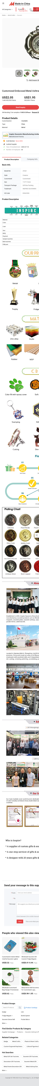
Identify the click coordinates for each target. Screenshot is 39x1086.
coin (22, 1012)
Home (4, 15)
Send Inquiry (20, 107)
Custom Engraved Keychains (13, 1046)
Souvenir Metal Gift (30, 1061)
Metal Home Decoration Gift (13, 1066)
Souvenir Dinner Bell (8, 1019)
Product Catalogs (31, 1008)
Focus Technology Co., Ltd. (26, 1078)
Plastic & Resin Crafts (31, 1041)
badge (4, 1012)
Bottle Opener (25, 1016)
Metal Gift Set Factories (11, 1056)
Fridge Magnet (6, 1016)
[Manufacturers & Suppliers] (19, 4)
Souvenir (19, 15)
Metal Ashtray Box (32, 1066)
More (4, 1070)
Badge (6, 1041)
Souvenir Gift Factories (30, 1056)
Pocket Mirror (25, 1019)
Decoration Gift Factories (12, 1061)
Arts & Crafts (11, 15)
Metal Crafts (16, 1041)
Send (20, 921)
